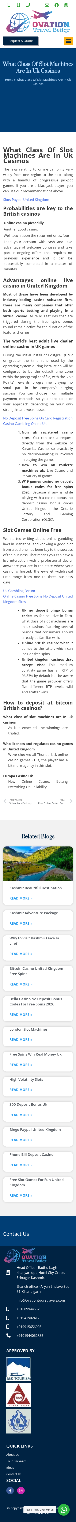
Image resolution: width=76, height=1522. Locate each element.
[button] (68, 41)
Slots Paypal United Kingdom (26, 199)
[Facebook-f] (10, 1490)
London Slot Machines (29, 1029)
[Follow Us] (66, 5)
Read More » (21, 898)
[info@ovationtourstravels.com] (47, 5)
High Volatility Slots (26, 1079)
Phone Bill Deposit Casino (31, 1154)
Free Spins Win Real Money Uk (36, 1054)
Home (9, 80)
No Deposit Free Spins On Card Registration (38, 418)
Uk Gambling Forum (19, 590)
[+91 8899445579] (9, 5)
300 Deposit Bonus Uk (28, 1104)
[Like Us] (57, 5)
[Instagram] (21, 1490)
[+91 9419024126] (19, 5)
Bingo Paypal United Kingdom (35, 1129)
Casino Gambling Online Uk (24, 423)
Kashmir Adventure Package (34, 912)
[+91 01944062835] (28, 5)
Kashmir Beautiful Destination (36, 887)
